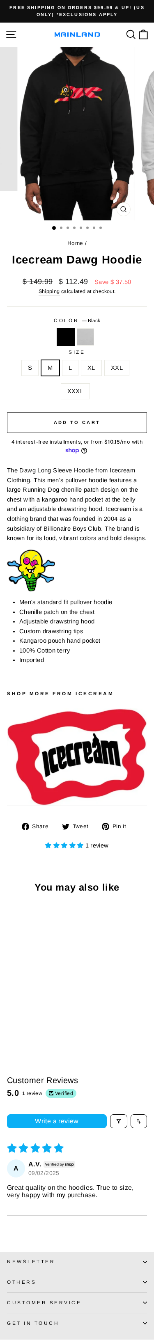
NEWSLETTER (31, 1261)
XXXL (75, 391)
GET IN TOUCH (33, 1323)
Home (75, 243)
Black (65, 337)
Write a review (57, 1121)
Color (77, 320)
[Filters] (118, 1121)
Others (21, 1282)
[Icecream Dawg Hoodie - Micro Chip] (21, 1027)
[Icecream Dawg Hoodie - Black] (12, 1027)
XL (91, 367)
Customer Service (44, 1302)
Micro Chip (85, 337)
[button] (65, 845)
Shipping (49, 291)
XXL (117, 367)
